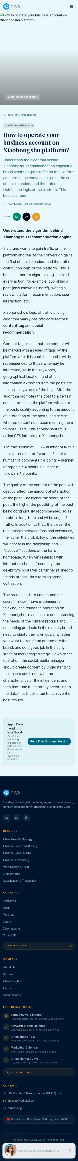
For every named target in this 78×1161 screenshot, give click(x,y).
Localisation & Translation (19, 880)
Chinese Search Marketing (20, 846)
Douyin (7, 921)
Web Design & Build (16, 867)
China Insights (12, 981)
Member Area (12, 995)
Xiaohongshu (11, 928)
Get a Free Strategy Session (49, 741)
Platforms (9, 901)
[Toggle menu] (71, 6)
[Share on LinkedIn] (17, 217)
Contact (8, 988)
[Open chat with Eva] (10, 1150)
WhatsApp (15, 1108)
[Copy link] (36, 217)
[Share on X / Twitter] (27, 217)
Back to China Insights (22, 114)
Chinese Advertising (16, 860)
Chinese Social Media (17, 853)
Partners (8, 974)
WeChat (8, 914)
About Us (9, 967)
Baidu (6, 908)
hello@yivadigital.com (22, 1100)
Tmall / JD (9, 935)
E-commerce (11, 874)
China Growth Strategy (17, 839)
